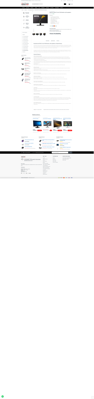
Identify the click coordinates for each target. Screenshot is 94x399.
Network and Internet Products (46, 166)
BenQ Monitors (46, 109)
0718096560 (39, 130)
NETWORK (47, 7)
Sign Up (70, 152)
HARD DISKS (42, 7)
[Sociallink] (21, 173)
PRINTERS (32, 7)
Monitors (39, 117)
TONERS (36, 7)
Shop (61, 0)
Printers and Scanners (45, 163)
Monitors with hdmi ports (57, 109)
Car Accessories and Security (46, 168)
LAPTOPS (23, 7)
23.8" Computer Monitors (25, 46)
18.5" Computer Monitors (35, 117)
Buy (50, 130)
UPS (39, 7)
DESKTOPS (27, 7)
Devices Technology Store (25, 177)
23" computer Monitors (25, 47)
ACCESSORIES (57, 7)
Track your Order (69, 0)
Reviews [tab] (58, 40)
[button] (32, 11)
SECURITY (61, 7)
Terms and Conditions (55, 162)
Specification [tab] (53, 40)
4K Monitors (69, 117)
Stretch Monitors (62, 109)
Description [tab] (47, 40)
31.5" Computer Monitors (25, 36)
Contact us (64, 0)
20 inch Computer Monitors (25, 43)
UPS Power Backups (45, 165)
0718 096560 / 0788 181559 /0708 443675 (31, 0)
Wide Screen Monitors (66, 109)
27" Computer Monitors (52, 11)
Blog (72, 0)
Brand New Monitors (51, 109)
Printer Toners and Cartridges (46, 164)
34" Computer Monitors (25, 37)
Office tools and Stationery (46, 167)
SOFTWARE (51, 7)
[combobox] (37, 4)
